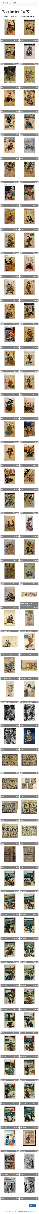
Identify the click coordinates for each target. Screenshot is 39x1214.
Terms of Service (22, 1211)
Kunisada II (4, 1175)
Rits (17, 88)
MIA (37, 702)
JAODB (35, 608)
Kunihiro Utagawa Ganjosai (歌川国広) (26, 605)
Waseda (16, 40)
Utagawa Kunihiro (6, 631)
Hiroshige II (4, 1151)
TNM (36, 1151)
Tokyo (36, 64)
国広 (2, 40)
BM (18, 631)
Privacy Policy (31, 1211)
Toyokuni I (23, 1151)
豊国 (2, 726)
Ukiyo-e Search (9, 2)
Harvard (16, 702)
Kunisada (4, 891)
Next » (32, 1206)
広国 (21, 749)
